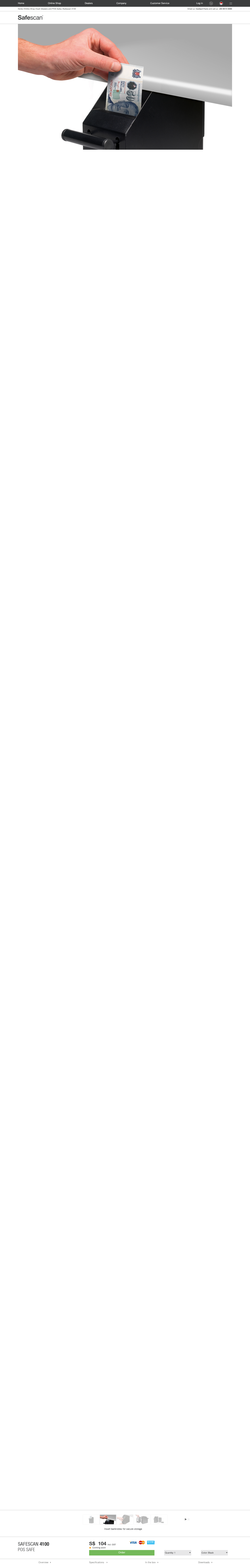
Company (121, 3)
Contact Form (202, 9)
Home (21, 3)
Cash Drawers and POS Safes (49, 9)
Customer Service (159, 3)
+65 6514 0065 (225, 9)
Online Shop (29, 9)
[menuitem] (23, 3)
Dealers (89, 3)
